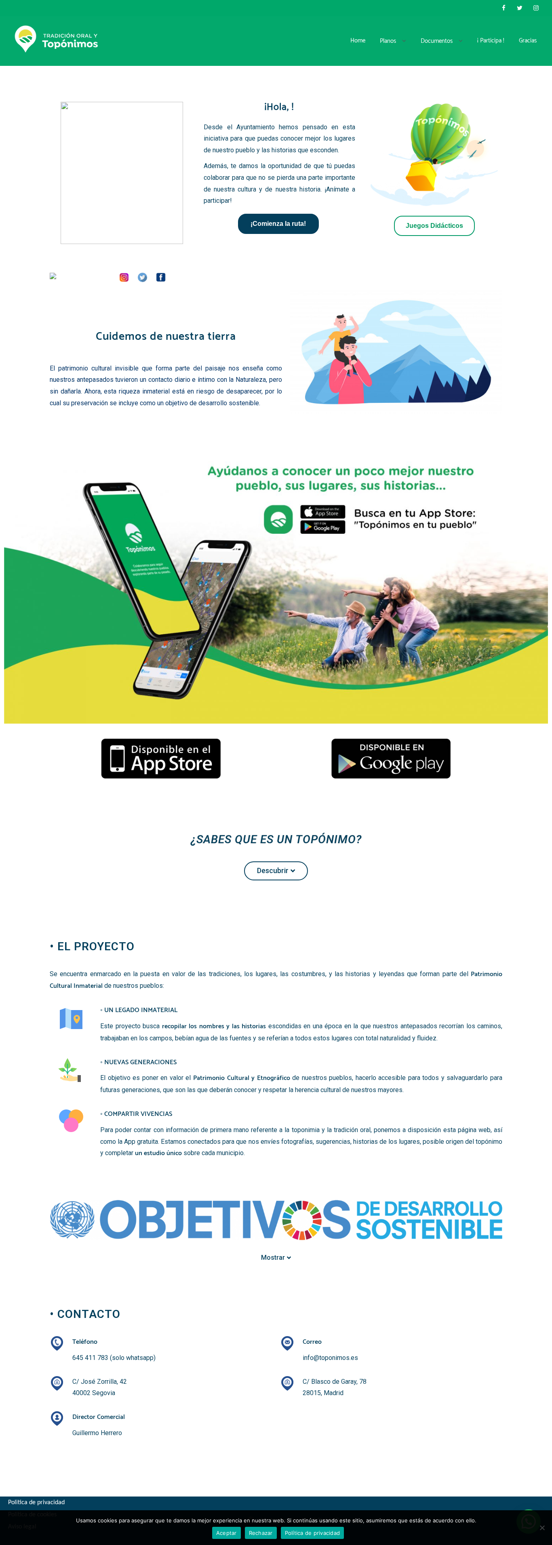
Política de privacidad (312, 1533)
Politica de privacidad (36, 1502)
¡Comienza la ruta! (278, 223)
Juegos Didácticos (434, 225)
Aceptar (226, 1533)
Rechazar (261, 1533)
